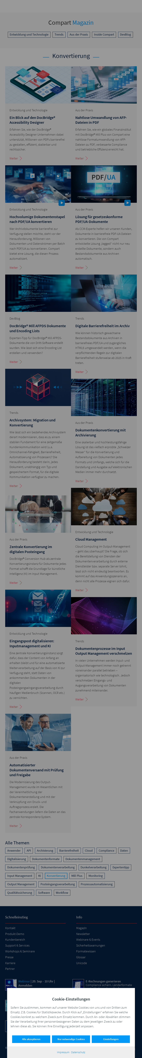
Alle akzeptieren (31, 1039)
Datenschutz (78, 1052)
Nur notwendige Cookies (71, 1039)
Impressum (63, 1052)
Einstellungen (110, 1039)
